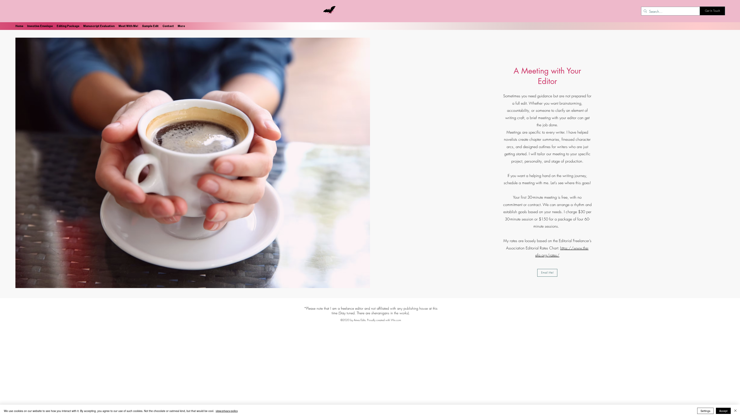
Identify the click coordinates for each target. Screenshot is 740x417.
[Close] (735, 411)
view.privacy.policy (227, 411)
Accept (723, 411)
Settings (705, 411)
